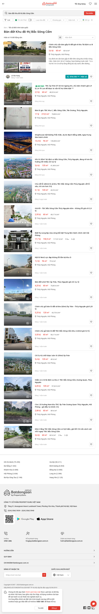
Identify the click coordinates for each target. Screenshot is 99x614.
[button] (92, 20)
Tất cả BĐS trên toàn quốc (18, 27)
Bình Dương (57, 466)
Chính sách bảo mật (32, 592)
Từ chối (40, 608)
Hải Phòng (11, 473)
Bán (5, 27)
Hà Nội (56, 462)
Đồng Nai (56, 470)
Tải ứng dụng (80, 4)
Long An (56, 473)
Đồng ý (54, 608)
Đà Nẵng (10, 466)
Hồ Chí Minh (12, 462)
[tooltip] (60, 37)
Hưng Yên (56, 477)
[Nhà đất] (49, 3)
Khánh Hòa (11, 470)
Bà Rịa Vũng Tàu (13, 477)
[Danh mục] (3, 4)
